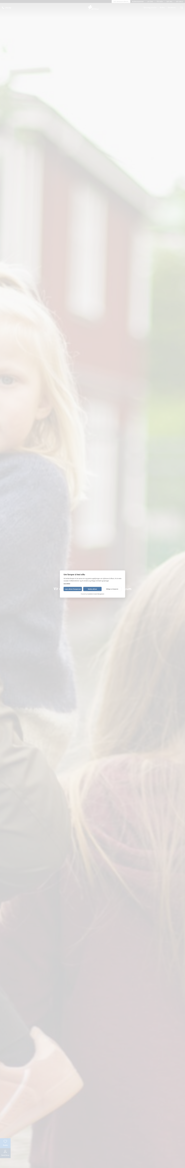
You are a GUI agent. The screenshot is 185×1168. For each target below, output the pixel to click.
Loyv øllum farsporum (73, 589)
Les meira (67, 583)
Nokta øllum (92, 589)
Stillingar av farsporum (112, 589)
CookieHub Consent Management (95, 594)
